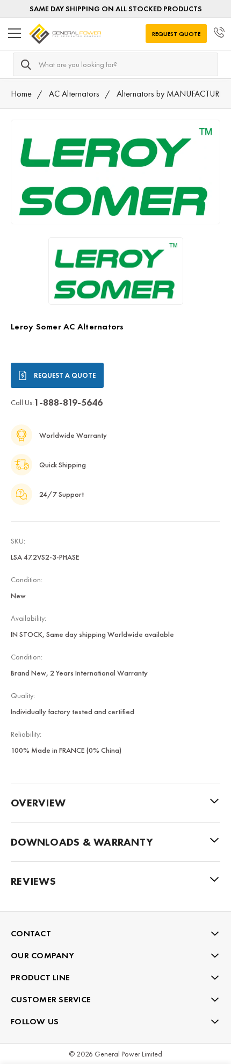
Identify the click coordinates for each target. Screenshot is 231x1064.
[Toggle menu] (14, 34)
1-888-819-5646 (68, 402)
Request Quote (176, 34)
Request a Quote (65, 375)
